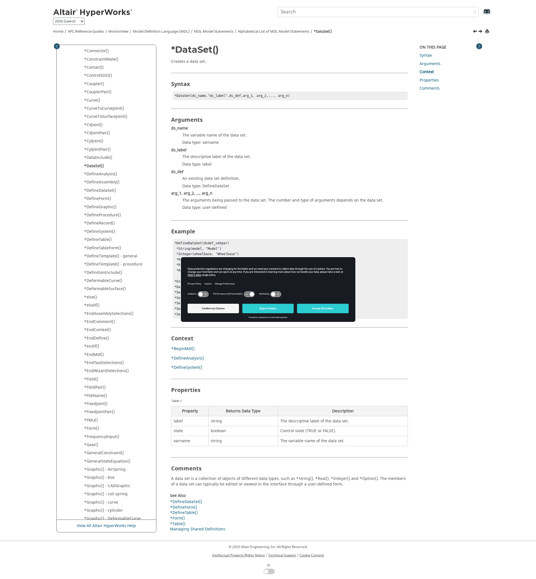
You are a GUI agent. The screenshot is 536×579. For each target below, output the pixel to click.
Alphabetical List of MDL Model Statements (273, 31)
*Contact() (94, 67)
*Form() (91, 428)
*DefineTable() (98, 240)
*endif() (91, 346)
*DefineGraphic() (100, 207)
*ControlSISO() (98, 75)
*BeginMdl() (183, 349)
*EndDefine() (96, 338)
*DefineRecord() (99, 223)
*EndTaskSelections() (104, 363)
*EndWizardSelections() (106, 371)
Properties (429, 80)
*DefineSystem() (99, 232)
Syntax (426, 55)
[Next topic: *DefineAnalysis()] (481, 32)
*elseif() (91, 305)
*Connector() (96, 51)
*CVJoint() (93, 125)
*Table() (177, 524)
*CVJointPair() (97, 133)
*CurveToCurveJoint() (104, 108)
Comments (430, 88)
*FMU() (91, 420)
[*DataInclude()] (475, 32)
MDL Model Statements (213, 31)
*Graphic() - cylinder (103, 510)
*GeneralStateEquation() (107, 461)
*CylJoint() (93, 141)
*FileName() (95, 396)
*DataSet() (323, 31)
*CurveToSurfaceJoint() (105, 116)
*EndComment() (99, 322)
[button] (82, 51)
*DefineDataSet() (100, 190)
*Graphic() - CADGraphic (107, 486)
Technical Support (282, 555)
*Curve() (92, 100)
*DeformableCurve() (103, 281)
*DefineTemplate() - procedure (113, 264)
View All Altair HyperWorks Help (106, 526)
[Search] (474, 12)
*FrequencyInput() (101, 437)
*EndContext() (97, 330)
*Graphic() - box (99, 477)
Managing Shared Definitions (197, 529)
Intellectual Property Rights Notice (238, 555)
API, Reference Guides (86, 31)
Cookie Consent (312, 555)
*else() (90, 297)
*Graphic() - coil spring (106, 494)
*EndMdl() (94, 355)
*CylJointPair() (97, 149)
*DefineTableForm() (102, 248)
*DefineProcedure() (102, 215)
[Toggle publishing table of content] (57, 46)
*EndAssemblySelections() (108, 314)
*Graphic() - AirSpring (105, 469)
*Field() (91, 379)
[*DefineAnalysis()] (481, 32)
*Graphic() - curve (101, 502)
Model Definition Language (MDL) (161, 31)
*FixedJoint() (95, 404)
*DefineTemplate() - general (110, 256)
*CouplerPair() (97, 92)
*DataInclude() (98, 158)
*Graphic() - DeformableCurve (112, 518)
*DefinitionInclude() (103, 273)
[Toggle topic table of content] (479, 46)
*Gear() (91, 445)
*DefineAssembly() (101, 182)
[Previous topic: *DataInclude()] (475, 32)
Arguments (430, 64)
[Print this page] (487, 31)
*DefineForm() (97, 199)
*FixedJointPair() (99, 412)
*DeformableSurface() (105, 289)
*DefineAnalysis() (100, 174)
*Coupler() (94, 84)
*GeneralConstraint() (104, 453)
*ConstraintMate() (101, 59)
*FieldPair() (95, 387)
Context (427, 72)
